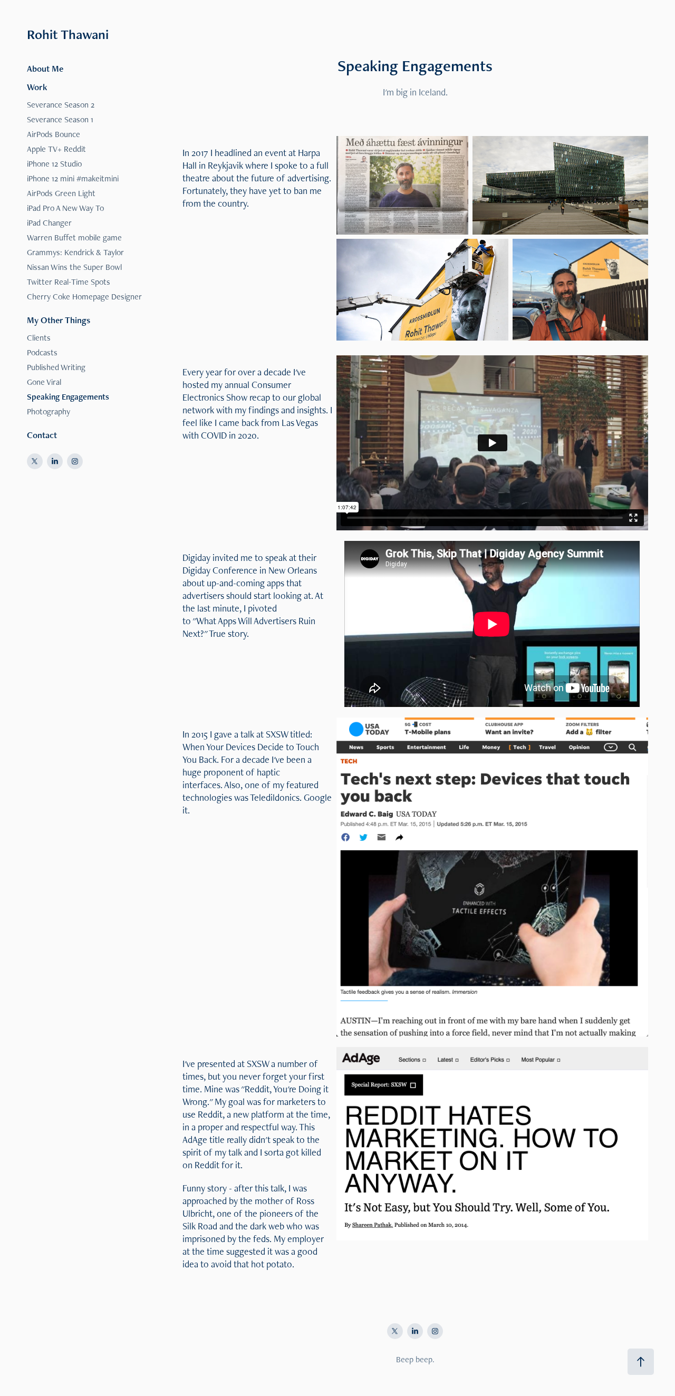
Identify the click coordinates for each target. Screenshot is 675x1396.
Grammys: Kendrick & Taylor (75, 252)
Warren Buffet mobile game (74, 237)
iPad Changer (49, 222)
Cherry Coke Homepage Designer (84, 296)
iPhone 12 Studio (54, 163)
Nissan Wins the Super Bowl (74, 267)
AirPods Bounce (53, 134)
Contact (42, 435)
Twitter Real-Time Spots (68, 281)
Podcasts (42, 352)
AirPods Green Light (61, 193)
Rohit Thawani (68, 34)
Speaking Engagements (68, 396)
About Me (45, 68)
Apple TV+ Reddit (56, 148)
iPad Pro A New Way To (65, 208)
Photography (48, 411)
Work (37, 87)
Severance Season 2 (60, 104)
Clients (39, 337)
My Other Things (58, 320)
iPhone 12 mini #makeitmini (73, 178)
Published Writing (56, 367)
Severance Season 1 (60, 119)
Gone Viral (44, 381)
